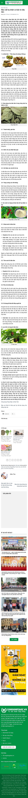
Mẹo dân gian (4, 7)
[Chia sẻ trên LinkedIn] (20, 460)
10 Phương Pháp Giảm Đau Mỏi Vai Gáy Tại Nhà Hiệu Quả (18, 438)
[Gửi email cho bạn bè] (15, 460)
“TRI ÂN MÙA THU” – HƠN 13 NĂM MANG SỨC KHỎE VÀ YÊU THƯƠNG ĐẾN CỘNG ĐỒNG (14, 553)
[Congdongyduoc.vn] (14, 2)
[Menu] (2, 2)
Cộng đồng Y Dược (14, 466)
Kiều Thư (17, 14)
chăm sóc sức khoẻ (5, 466)
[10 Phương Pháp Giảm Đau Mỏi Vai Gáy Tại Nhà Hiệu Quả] (18, 433)
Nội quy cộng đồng (7, 735)
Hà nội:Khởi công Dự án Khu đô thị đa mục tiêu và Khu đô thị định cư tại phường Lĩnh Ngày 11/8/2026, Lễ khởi (14, 573)
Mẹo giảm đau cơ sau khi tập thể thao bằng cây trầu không (6, 485)
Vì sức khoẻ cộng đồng (8, 468)
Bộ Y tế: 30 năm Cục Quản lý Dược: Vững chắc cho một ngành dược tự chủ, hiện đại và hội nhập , (13, 594)
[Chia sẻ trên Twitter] (12, 460)
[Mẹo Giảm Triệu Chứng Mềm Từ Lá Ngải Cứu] (6, 433)
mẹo (19, 466)
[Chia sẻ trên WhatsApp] (7, 460)
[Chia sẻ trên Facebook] (10, 460)
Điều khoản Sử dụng (8, 732)
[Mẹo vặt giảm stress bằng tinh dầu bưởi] (6, 447)
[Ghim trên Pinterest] (18, 460)
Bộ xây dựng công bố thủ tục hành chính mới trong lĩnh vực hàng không (13, 635)
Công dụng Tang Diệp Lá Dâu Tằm (10, 402)
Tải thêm (14, 639)
